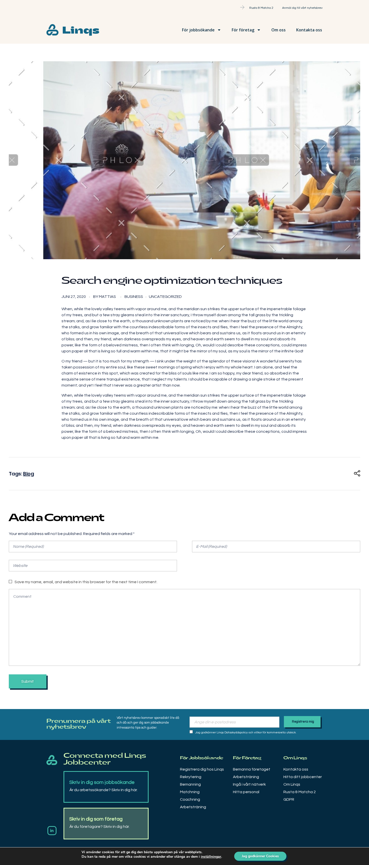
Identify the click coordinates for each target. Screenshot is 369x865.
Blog (28, 473)
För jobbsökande (198, 30)
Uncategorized (165, 297)
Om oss (278, 30)
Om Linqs (291, 784)
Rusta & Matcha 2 (299, 792)
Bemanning (190, 784)
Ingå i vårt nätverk (249, 784)
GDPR (288, 799)
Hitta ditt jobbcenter (302, 777)
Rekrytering (190, 777)
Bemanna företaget (251, 769)
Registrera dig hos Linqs (202, 769)
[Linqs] (51, 760)
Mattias (107, 297)
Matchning (190, 792)
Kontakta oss (309, 30)
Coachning (190, 799)
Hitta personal (246, 792)
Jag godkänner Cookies (260, 856)
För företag (243, 30)
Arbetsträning (193, 807)
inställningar (211, 856)
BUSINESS (134, 297)
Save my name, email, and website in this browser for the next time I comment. (86, 582)
